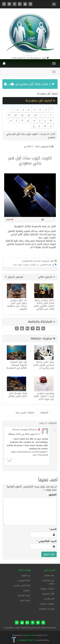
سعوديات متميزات (47, 603)
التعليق (53, 494)
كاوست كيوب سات (21, 264)
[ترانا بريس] (14, 640)
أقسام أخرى (49, 570)
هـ (45, 126)
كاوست (33, 264)
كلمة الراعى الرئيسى (21, 585)
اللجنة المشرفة (24, 595)
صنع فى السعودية (46, 608)
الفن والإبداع (49, 598)
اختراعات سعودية (47, 588)
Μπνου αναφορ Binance (24, 429)
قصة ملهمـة (49, 575)
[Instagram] (30, 4)
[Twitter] (9, 4)
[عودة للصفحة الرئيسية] (30, 33)
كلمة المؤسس (24, 580)
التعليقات (44, 412)
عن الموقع (26, 575)
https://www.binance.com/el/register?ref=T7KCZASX (29, 453)
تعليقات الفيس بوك (24, 412)
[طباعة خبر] (43, 219)
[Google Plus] (20, 4)
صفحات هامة (24, 570)
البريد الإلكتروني (47, 541)
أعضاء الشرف (24, 600)
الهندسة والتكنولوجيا (31, 261)
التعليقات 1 (51, 423)
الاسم (53, 529)
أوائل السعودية (47, 134)
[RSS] (4, 4)
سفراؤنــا (26, 590)
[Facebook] (15, 4)
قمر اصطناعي (45, 264)
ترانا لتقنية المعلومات (27, 640)
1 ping (43, 423)
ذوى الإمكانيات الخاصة (48, 582)
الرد (9, 460)
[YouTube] (25, 4)
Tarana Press (29, 635)
